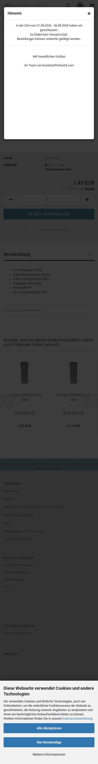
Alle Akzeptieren (49, 728)
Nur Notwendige (49, 742)
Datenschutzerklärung (77, 718)
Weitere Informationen (49, 754)
